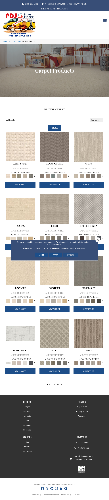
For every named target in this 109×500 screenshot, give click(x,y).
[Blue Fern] (53, 176)
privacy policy (41, 248)
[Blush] (19, 362)
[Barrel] (54, 146)
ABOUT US (27, 437)
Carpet (19, 41)
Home (5, 41)
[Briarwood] (82, 176)
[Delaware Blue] (30, 176)
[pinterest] (52, 489)
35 (54, 384)
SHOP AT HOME (48, 8)
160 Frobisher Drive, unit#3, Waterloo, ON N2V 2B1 (66, 4)
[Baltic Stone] (88, 209)
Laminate (27, 416)
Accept (41, 255)
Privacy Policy (66, 495)
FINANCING (62, 8)
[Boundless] (19, 176)
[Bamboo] (13, 176)
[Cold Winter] (93, 238)
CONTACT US (82, 437)
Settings (70, 255)
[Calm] (19, 238)
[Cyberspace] (99, 300)
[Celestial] (30, 362)
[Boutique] (64, 176)
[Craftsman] (93, 300)
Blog (27, 442)
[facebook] (42, 489)
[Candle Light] (87, 238)
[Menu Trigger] (105, 20)
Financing (81, 416)
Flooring (12, 41)
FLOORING (27, 402)
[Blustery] (59, 176)
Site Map (77, 495)
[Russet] (99, 362)
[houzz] (61, 489)
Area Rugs (27, 425)
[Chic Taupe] (25, 176)
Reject (55, 255)
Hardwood (27, 411)
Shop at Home (82, 407)
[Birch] (88, 146)
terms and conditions (61, 248)
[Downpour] (93, 176)
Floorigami (27, 430)
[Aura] (20, 146)
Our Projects (27, 451)
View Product (20, 184)
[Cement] (87, 300)
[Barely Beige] (13, 238)
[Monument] (99, 176)
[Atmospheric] (20, 333)
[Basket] (47, 176)
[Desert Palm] (87, 176)
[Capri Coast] (25, 238)
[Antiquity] (20, 209)
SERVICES (82, 402)
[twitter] (47, 489)
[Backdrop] (88, 271)
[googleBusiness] (66, 489)
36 (58, 384)
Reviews (27, 447)
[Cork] (30, 238)
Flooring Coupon (82, 411)
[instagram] (56, 489)
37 (61, 384)
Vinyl (27, 421)
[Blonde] (82, 300)
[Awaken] (13, 362)
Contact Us (84, 442)
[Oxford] (93, 362)
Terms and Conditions (51, 495)
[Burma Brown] (82, 238)
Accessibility (36, 495)
